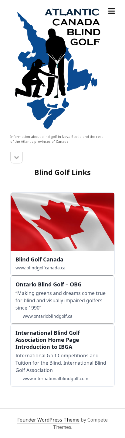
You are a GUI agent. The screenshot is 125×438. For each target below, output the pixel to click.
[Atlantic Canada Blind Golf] (57, 130)
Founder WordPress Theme (48, 419)
